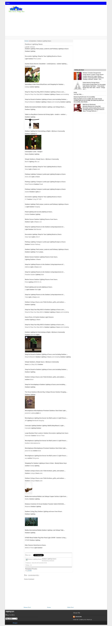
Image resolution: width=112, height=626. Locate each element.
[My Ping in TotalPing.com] (9, 612)
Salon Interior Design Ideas (91, 82)
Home (8, 3)
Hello (75, 92)
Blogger (15, 623)
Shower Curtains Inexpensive (92, 73)
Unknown (78, 616)
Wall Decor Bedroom (89, 104)
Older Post (70, 607)
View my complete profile (82, 619)
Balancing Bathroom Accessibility (84, 97)
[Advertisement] (67, 20)
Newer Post (27, 607)
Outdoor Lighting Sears (34, 44)
